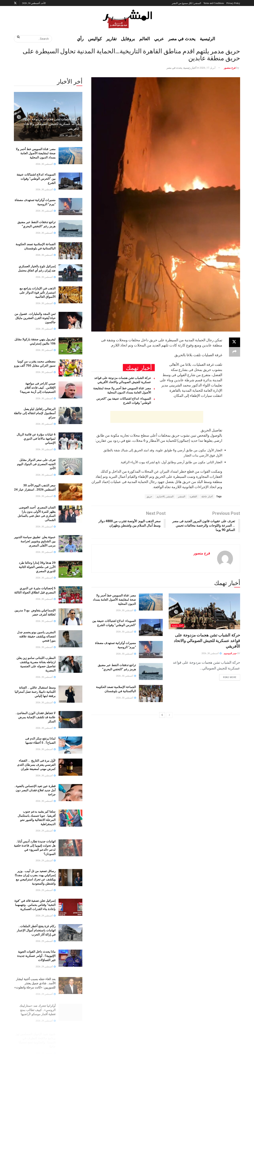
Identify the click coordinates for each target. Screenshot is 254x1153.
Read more (227, 676)
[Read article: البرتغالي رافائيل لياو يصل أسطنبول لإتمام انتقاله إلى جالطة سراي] (70, 415)
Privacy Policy (233, 3)
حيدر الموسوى (230, 653)
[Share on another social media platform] (234, 352)
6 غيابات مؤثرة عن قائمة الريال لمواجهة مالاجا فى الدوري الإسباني (36, 439)
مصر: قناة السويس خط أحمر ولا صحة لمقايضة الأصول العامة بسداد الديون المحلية (114, 600)
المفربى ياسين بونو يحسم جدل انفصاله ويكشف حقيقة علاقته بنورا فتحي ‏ (36, 636)
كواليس (95, 38)
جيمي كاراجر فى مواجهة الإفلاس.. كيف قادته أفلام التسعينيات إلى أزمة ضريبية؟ (38, 388)
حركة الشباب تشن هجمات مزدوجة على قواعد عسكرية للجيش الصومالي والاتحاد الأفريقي (207, 641)
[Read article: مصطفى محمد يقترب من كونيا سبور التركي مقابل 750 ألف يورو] (70, 368)
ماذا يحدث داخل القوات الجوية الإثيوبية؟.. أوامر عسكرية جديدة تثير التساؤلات (36, 956)
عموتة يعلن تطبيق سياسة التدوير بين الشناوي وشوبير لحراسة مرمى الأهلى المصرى (35, 541)
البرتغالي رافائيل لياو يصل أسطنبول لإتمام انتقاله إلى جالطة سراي (35, 413)
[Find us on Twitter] (15, 3)
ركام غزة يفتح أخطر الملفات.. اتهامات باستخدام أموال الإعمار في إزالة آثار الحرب (36, 930)
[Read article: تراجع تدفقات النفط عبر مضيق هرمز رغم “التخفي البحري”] (151, 671)
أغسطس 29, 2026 (44, 830)
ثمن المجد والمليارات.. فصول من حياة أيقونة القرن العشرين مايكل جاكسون (35, 318)
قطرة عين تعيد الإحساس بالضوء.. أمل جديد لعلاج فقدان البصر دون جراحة (35, 790)
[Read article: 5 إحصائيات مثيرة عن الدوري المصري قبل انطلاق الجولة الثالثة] (70, 594)
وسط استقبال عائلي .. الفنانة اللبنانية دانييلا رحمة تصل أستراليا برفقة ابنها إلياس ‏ (35, 692)
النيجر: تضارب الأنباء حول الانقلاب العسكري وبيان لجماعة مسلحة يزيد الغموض (35, 1088)
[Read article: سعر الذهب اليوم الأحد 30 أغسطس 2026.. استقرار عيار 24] (70, 491)
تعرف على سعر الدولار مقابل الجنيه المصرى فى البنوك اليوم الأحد (36, 464)
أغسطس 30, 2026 (210, 653)
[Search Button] (17, 37)
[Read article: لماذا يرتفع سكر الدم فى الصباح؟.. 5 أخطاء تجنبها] (70, 745)
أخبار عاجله (207, 496)
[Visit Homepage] (127, 19)
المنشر (181, 496)
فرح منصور (230, 67)
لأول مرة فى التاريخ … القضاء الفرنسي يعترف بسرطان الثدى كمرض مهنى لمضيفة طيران (36, 765)
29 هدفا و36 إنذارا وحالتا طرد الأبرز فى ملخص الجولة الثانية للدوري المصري (37, 567)
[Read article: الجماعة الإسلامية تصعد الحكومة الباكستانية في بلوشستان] (151, 693)
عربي (159, 38)
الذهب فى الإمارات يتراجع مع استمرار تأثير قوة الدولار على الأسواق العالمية (37, 292)
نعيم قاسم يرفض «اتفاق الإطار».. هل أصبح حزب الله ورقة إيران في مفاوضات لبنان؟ (35, 1062)
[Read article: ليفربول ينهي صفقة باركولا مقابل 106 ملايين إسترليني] (70, 345)
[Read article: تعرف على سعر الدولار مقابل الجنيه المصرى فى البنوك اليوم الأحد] (70, 466)
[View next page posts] (162, 715)
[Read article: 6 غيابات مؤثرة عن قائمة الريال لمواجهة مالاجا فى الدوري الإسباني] (70, 441)
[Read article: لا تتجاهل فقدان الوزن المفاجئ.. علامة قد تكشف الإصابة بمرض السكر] (70, 719)
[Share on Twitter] (234, 342)
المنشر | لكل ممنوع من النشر (186, 3)
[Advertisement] (156, 417)
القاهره (193, 496)
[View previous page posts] (169, 715)
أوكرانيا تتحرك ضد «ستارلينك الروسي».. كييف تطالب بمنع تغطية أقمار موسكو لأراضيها (37, 1007)
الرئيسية (207, 38)
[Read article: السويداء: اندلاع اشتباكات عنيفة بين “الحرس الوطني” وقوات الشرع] (151, 627)
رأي (80, 38)
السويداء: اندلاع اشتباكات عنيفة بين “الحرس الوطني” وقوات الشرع (36, 179)
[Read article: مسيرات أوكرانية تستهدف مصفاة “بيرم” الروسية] (151, 649)
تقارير (111, 38)
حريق (149, 496)
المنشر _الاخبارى (165, 496)
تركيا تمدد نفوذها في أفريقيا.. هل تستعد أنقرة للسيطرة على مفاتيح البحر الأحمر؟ (35, 1143)
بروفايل (128, 38)
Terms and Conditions (213, 3)
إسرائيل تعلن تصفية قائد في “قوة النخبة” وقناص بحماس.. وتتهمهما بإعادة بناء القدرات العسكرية (35, 905)
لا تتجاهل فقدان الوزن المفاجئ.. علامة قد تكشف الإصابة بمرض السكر (35, 717)
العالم (144, 38)
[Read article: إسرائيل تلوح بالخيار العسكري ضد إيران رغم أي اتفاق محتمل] (70, 272)
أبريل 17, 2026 (208, 67)
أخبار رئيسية (189, 67)
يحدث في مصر (181, 38)
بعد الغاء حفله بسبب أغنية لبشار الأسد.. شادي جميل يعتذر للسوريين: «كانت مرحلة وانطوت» (35, 981)
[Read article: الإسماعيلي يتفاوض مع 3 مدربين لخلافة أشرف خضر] (70, 616)
